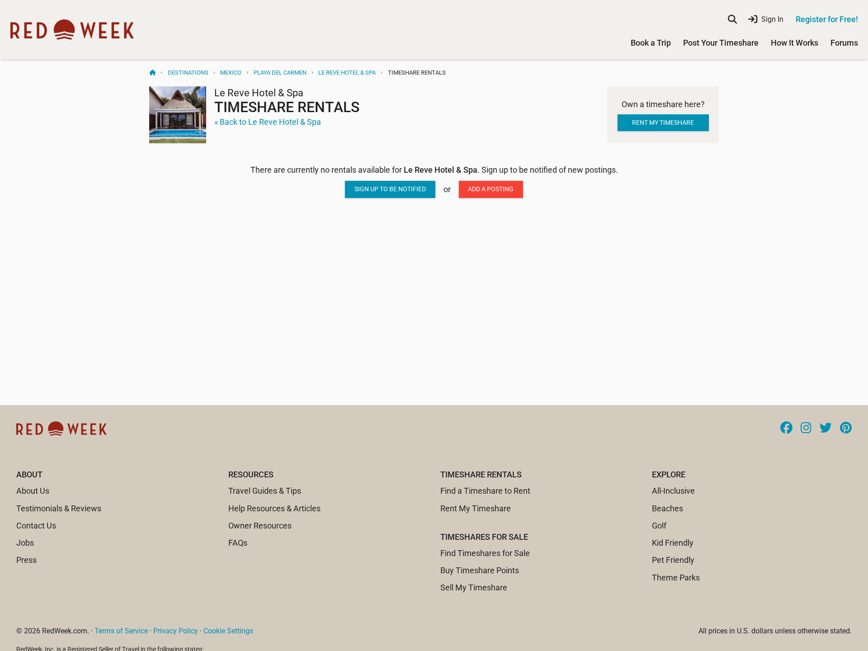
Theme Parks (676, 577)
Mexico (230, 72)
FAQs (237, 542)
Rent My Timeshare (475, 508)
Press (26, 560)
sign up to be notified (390, 189)
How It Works (794, 42)
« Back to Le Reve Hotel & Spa (267, 122)
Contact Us (36, 525)
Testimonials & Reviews (58, 508)
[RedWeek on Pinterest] (846, 428)
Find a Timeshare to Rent (485, 490)
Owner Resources (260, 525)
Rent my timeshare (663, 122)
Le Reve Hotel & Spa (347, 72)
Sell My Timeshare (473, 587)
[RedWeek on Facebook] (786, 428)
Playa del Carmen (280, 72)
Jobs (25, 542)
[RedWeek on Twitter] (826, 428)
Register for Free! (827, 19)
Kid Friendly (672, 542)
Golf (659, 525)
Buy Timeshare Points (479, 570)
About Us (32, 490)
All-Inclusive (673, 490)
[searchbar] (732, 19)
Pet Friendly (673, 560)
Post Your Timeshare (721, 42)
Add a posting (491, 189)
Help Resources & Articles (274, 508)
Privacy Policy (175, 631)
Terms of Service (121, 631)
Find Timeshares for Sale (485, 553)
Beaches (667, 508)
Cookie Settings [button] (228, 631)
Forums (844, 42)
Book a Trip (651, 42)
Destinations (188, 72)
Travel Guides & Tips (264, 490)
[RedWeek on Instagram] (806, 428)
